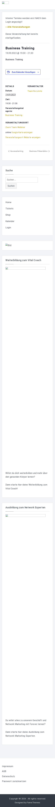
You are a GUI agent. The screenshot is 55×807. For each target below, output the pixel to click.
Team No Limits (35, 91)
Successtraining (16, 151)
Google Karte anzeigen (21, 132)
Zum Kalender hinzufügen (23, 72)
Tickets (9, 208)
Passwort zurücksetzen (14, 781)
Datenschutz (8, 776)
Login (8, 227)
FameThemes (33, 802)
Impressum (7, 766)
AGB (4, 771)
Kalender (9, 221)
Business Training (13, 115)
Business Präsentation (39, 151)
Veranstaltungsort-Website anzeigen (22, 137)
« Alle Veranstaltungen (17, 26)
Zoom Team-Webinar (15, 127)
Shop (8, 215)
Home (8, 202)
